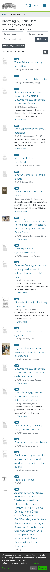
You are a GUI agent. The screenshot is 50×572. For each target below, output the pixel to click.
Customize (6, 568)
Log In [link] (35, 5)
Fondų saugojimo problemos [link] (30, 442)
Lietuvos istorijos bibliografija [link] (30, 79)
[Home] (9, 6)
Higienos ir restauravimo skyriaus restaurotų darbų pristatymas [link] (29, 352)
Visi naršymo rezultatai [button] (14, 45)
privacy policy (33, 563)
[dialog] (25, 562)
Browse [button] (42, 39)
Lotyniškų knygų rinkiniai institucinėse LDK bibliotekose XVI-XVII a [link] (28, 396)
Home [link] (5, 14)
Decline (33, 568)
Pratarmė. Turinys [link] (24, 479)
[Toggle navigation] (44, 5)
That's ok (43, 568)
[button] (26, 5)
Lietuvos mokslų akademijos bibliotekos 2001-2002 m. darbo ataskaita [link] (30, 372)
